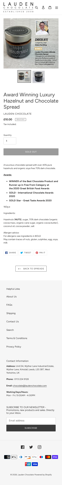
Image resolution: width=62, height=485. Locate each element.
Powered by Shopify (43, 475)
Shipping (11, 313)
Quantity (7, 135)
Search (10, 330)
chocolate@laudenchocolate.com (30, 385)
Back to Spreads (33, 268)
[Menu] (56, 7)
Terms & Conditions (16, 338)
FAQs (9, 304)
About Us (11, 296)
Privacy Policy (13, 346)
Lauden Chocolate (26, 475)
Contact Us (12, 321)
